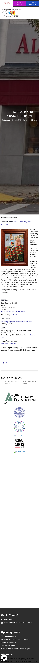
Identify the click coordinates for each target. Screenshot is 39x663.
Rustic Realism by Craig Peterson (13, 311)
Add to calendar (11, 363)
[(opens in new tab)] (19, 398)
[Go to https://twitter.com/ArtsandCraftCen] (8, 626)
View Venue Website (8, 343)
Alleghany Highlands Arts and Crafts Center (16, 322)
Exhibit (15, 315)
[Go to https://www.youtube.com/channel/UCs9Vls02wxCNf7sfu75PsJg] (13, 626)
